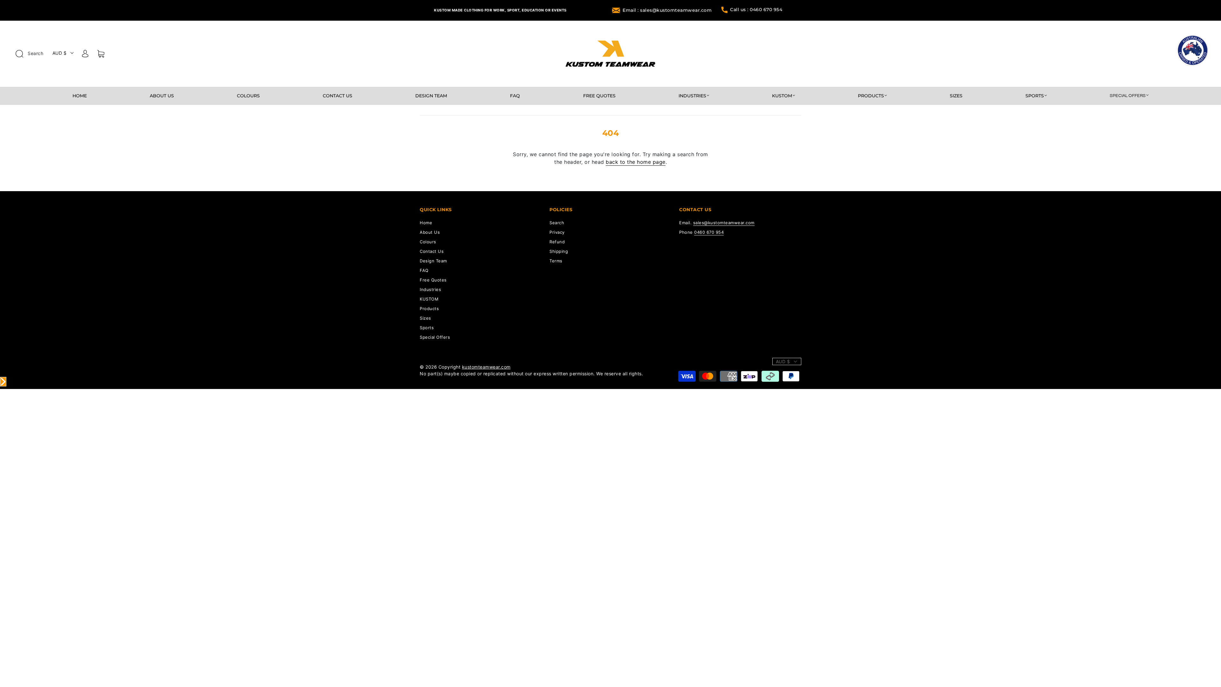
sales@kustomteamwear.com (724, 222)
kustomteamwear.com (486, 367)
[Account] (85, 54)
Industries (692, 96)
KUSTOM (782, 96)
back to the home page (636, 162)
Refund (557, 241)
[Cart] (101, 55)
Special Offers (1128, 96)
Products (871, 96)
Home (79, 96)
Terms (555, 260)
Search (35, 53)
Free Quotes (599, 96)
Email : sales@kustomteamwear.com (667, 10)
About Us (162, 96)
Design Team (431, 96)
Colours (248, 96)
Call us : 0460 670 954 (756, 9)
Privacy (557, 232)
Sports (1034, 96)
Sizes (956, 96)
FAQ (515, 96)
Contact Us (337, 96)
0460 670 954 (709, 232)
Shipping (558, 251)
